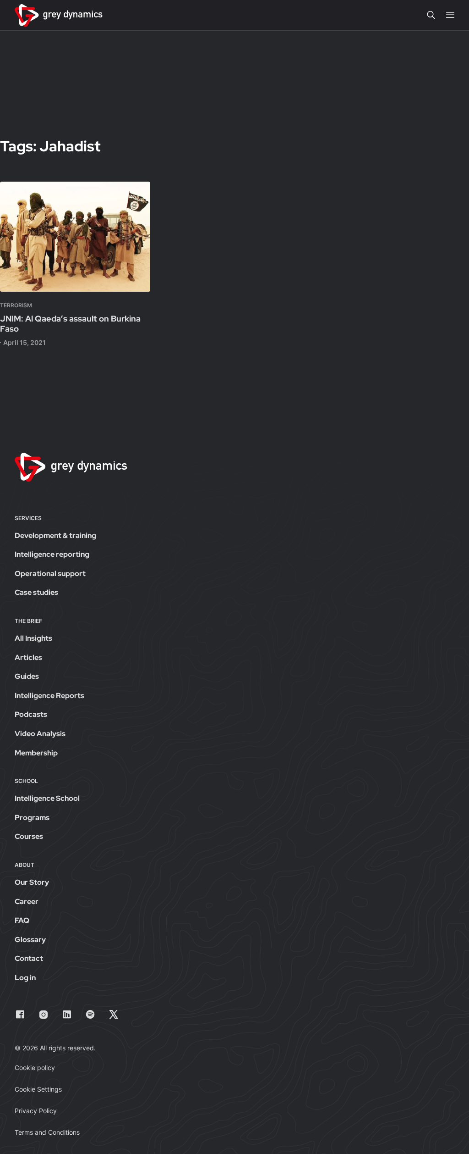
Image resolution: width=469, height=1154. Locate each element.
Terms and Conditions (47, 1132)
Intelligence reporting (52, 554)
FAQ (22, 920)
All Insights (33, 638)
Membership (36, 753)
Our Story (32, 882)
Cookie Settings (38, 1089)
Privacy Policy (36, 1111)
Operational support (50, 573)
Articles (28, 657)
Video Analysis (40, 733)
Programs (32, 817)
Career (26, 901)
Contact (29, 958)
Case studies (36, 592)
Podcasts (31, 714)
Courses (29, 836)
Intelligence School (47, 798)
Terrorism (16, 305)
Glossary (30, 939)
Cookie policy (35, 1067)
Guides (27, 676)
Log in (25, 977)
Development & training (55, 535)
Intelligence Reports (49, 695)
